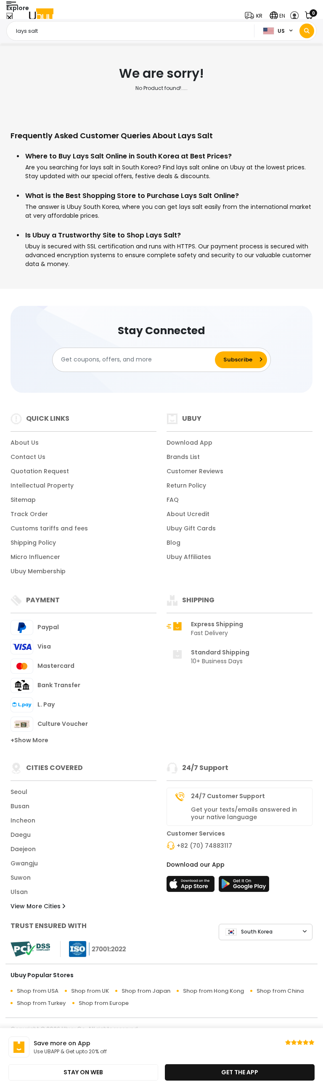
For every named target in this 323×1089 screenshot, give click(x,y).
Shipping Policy (33, 542)
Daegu (21, 835)
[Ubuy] (41, 15)
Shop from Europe (104, 1003)
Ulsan (19, 892)
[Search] (306, 31)
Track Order (29, 514)
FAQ (173, 500)
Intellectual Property (42, 485)
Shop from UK (90, 991)
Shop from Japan (146, 991)
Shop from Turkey (41, 1003)
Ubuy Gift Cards (191, 528)
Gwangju (24, 863)
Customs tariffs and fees (49, 528)
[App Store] (192, 886)
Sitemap (23, 500)
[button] (255, 16)
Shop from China (280, 991)
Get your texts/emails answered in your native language (244, 813)
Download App (189, 442)
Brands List (183, 457)
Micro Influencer (35, 557)
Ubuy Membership (38, 571)
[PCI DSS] (30, 949)
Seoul (19, 792)
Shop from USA (37, 991)
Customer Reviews (195, 471)
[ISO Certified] (93, 948)
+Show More (29, 740)
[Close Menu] (9, 18)
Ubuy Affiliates (189, 557)
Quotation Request (40, 471)
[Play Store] (244, 886)
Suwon (21, 877)
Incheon (23, 820)
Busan (20, 806)
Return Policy (186, 485)
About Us (25, 442)
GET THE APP (239, 1072)
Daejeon (23, 849)
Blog (173, 542)
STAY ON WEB (83, 1072)
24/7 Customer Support (228, 796)
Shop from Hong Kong (213, 991)
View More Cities (36, 906)
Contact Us (28, 457)
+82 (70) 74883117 (204, 845)
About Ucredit (188, 514)
